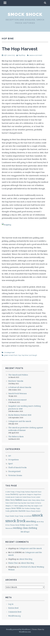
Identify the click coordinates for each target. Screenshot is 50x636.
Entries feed (13, 608)
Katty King (27, 506)
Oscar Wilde (16, 508)
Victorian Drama (15, 475)
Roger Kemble (9, 516)
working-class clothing (25, 527)
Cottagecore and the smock (19, 421)
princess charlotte (18, 511)
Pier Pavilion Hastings (28, 508)
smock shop (40, 521)
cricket (38, 497)
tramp (22, 525)
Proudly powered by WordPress (18, 629)
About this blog (25, 559)
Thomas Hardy (14, 525)
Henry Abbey (36, 500)
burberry (14, 494)
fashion (18, 500)
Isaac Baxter (31, 503)
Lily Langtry (34, 506)
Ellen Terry (10, 500)
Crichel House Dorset (29, 497)
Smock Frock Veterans (17, 393)
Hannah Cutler (27, 500)
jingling (21, 506)
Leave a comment (35, 55)
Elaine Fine (13, 563)
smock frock (15, 520)
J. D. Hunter (15, 506)
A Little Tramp (10, 492)
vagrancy (28, 525)
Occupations (13, 459)
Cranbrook (18, 497)
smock (37, 515)
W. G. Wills (34, 525)
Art (9, 456)
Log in (10, 604)
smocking (31, 521)
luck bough (33, 355)
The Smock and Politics (18, 375)
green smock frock (10, 355)
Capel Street (22, 494)
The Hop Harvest (20, 48)
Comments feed (14, 612)
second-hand (28, 516)
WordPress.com (25, 632)
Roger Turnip (19, 516)
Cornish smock (9, 497)
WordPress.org (14, 616)
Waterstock (8, 528)
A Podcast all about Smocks (19, 387)
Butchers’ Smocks (15, 381)
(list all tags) (25, 532)
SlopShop (21, 55)
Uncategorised (9, 352)
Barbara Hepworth (31, 492)
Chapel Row (37, 494)
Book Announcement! (17, 400)
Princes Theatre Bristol (33, 511)
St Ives (7, 525)
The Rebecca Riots (16, 436)
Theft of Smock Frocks (17, 467)
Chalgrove (30, 494)
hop (19, 355)
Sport (10, 463)
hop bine (25, 355)
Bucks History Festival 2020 (19, 415)
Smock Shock (25, 14)
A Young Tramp (20, 492)
